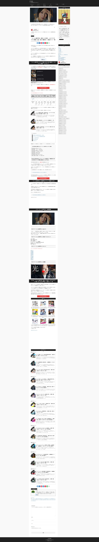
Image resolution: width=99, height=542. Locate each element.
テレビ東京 (63, 4)
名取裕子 (32, 259)
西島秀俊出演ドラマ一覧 (62, 123)
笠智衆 (67, 118)
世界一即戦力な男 (35, 139)
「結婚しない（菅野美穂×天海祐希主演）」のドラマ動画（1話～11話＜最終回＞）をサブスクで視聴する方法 (43, 325)
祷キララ (32, 255)
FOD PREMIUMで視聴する (43, 87)
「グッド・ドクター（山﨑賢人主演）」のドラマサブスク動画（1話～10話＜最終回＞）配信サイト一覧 (43, 308)
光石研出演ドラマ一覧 (62, 80)
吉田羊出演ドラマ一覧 (62, 85)
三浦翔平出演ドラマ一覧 (62, 70)
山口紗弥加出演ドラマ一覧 (62, 93)
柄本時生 (32, 251)
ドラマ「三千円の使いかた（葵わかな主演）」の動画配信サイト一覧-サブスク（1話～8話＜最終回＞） (35, 316)
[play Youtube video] (43, 271)
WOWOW (32, 5)
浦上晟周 (32, 257)
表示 (44, 59)
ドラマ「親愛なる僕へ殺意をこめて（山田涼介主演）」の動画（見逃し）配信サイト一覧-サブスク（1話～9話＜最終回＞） (43, 316)
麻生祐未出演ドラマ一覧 (62, 133)
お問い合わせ (50, 5)
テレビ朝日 (57, 4)
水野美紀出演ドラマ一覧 (62, 98)
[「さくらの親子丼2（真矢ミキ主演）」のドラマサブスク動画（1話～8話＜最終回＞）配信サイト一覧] (43, 43)
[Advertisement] (37, 203)
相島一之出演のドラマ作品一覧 (48, 499)
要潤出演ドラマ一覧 (62, 125)
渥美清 (60, 108)
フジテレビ (38, 4)
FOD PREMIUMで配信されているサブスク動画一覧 (39, 172)
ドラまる (31, 1)
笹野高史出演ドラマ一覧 (62, 120)
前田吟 (67, 80)
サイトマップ (38, 5)
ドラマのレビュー (32, 4)
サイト (32, 523)
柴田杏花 (32, 253)
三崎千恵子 (61, 68)
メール (32, 520)
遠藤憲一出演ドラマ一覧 (62, 128)
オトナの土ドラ (33, 498)
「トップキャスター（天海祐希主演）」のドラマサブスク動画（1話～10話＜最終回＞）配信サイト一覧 (51, 316)
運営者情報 (44, 5)
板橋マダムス (35, 140)
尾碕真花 (32, 254)
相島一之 (32, 258)
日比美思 (32, 256)
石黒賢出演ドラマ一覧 (62, 118)
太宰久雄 (60, 90)
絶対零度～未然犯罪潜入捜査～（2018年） (38, 135)
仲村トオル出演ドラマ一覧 (62, 73)
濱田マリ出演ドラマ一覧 (62, 110)
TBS (50, 4)
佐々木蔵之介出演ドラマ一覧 (63, 75)
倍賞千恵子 (61, 78)
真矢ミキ (32, 250)
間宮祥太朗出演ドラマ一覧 (62, 130)
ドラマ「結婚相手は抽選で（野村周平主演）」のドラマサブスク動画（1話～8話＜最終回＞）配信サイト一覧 (35, 308)
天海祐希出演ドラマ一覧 (62, 88)
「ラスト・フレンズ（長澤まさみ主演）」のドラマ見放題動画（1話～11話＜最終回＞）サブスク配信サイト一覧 (35, 325)
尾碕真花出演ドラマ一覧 (48, 498)
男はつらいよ (61, 115)
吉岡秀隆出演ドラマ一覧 (62, 83)
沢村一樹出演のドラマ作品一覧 (63, 103)
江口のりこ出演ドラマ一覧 (62, 100)
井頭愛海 (37, 498)
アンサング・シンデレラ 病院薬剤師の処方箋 (39, 136)
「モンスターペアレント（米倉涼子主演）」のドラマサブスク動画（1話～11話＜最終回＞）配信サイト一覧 (51, 325)
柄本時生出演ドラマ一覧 (37, 499)
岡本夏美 (32, 252)
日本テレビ (44, 4)
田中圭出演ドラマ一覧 (62, 113)
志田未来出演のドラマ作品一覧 (63, 95)
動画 (38, 498)
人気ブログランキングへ (34, 330)
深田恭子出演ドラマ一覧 (62, 105)
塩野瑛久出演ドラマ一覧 (42, 498)
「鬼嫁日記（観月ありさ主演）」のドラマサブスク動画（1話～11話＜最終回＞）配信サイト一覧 (51, 308)
